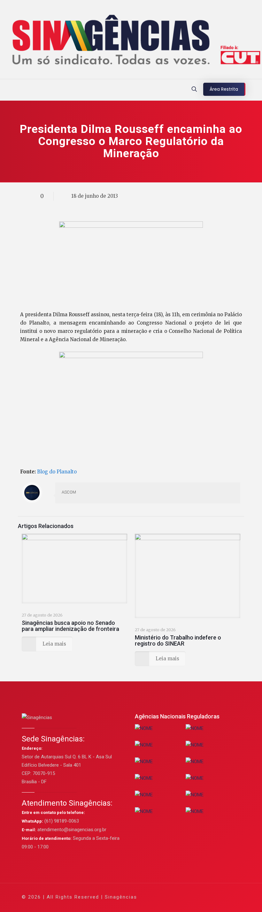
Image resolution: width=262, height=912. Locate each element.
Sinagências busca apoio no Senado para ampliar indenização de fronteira (70, 625)
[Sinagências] (131, 41)
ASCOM (69, 492)
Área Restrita (224, 89)
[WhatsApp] (165, 897)
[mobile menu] (5, 89)
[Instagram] (208, 897)
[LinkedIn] (199, 897)
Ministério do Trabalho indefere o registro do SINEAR (178, 640)
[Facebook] (174, 897)
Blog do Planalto (57, 472)
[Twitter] (182, 897)
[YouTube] (191, 897)
